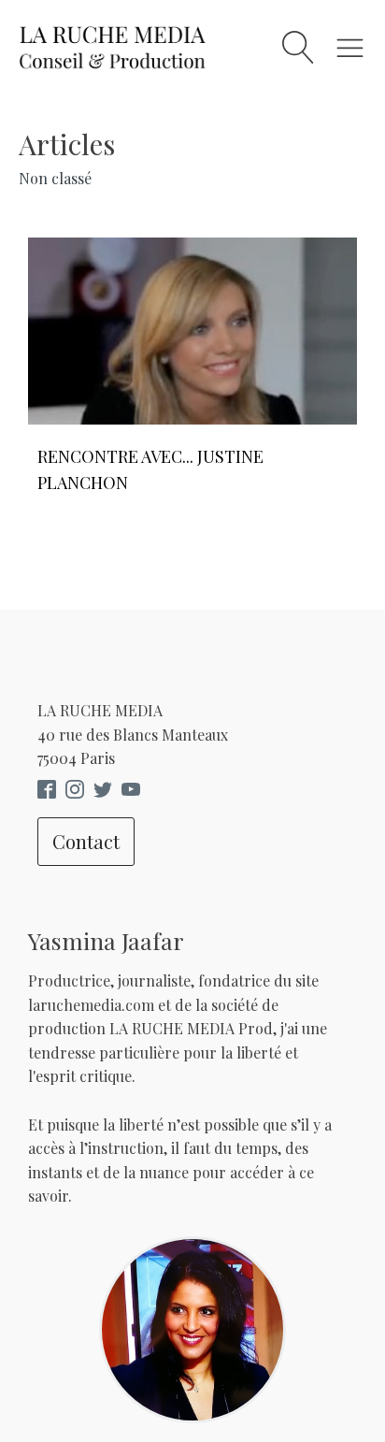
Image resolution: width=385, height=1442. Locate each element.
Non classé (55, 178)
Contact (86, 841)
